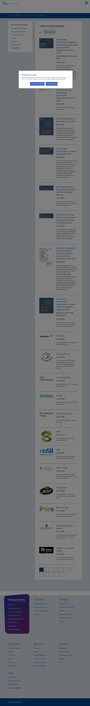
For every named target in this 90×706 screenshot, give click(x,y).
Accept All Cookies (52, 83)
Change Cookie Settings (37, 83)
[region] (46, 79)
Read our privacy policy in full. (58, 79)
